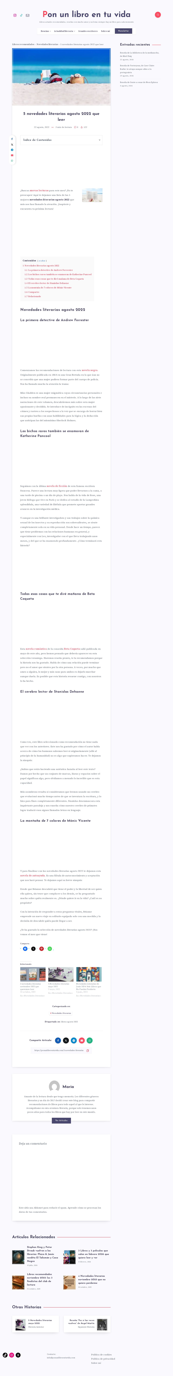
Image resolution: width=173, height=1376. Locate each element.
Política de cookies (101, 1354)
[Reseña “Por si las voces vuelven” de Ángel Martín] (87, 1324)
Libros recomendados (23, 44)
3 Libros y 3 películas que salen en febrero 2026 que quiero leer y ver (93, 1254)
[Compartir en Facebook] (12, 139)
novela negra (90, 370)
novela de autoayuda (32, 875)
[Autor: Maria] (54, 1086)
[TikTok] (21, 15)
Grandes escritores (87, 31)
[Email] (27, 15)
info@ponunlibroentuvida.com (61, 1358)
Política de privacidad (103, 1358)
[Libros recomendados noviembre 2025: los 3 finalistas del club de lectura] (18, 1282)
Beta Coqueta (72, 648)
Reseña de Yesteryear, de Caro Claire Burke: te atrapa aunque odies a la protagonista (137, 69)
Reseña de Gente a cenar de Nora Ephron (139, 82)
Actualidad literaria (63, 31)
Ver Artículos (61, 1121)
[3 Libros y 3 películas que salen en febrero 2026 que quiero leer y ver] (69, 1256)
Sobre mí (105, 31)
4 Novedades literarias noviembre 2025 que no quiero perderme (92, 1279)
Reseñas (45, 31)
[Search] (158, 15)
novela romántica (36, 648)
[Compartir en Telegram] (12, 150)
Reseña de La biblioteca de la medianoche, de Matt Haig (139, 54)
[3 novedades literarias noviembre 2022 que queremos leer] (33, 974)
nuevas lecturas (39, 190)
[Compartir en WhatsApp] (12, 160)
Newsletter (123, 31)
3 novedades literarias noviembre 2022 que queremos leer (30, 987)
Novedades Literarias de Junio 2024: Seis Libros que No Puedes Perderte (88, 987)
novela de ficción (57, 486)
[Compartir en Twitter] (12, 144)
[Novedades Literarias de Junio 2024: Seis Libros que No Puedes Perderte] (89, 974)
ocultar (42, 261)
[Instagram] (15, 15)
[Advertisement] (61, 168)
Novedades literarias (47, 44)
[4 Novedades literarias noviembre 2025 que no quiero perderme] (69, 1282)
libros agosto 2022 (69, 1022)
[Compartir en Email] (12, 155)
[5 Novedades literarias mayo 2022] (61, 974)
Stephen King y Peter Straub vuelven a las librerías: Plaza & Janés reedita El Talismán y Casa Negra (42, 1254)
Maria (68, 1087)
